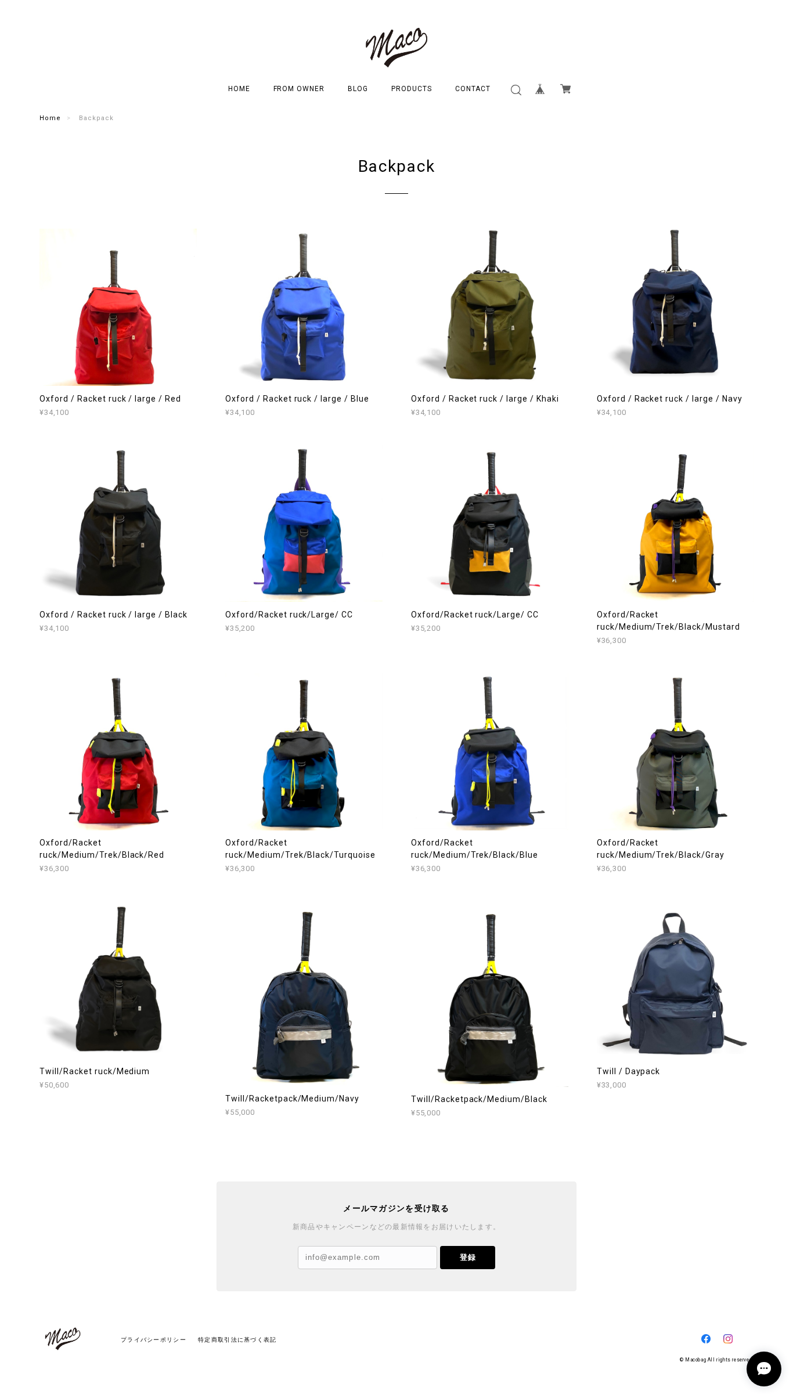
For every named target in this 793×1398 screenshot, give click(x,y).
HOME (239, 89)
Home (50, 118)
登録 (468, 1257)
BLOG (358, 89)
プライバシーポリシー (153, 1339)
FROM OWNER (299, 89)
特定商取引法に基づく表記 (237, 1339)
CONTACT (473, 89)
